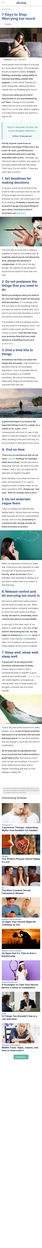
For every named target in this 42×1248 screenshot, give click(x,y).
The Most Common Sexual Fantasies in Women (16, 892)
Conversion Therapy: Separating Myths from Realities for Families (20, 829)
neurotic (27, 635)
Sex (3, 888)
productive (7, 343)
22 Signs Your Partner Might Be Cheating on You (19, 923)
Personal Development (11, 1045)
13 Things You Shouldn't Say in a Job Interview (19, 1017)
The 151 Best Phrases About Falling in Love (21, 860)
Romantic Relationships (11, 919)
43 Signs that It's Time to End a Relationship (19, 954)
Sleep (12, 731)
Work (4, 1014)
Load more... (21, 1057)
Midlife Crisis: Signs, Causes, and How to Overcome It (20, 1049)
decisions (21, 213)
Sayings (5, 856)
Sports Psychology (10, 982)
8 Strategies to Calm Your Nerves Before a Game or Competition (20, 986)
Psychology (6, 9)
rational (11, 458)
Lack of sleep (33, 676)
